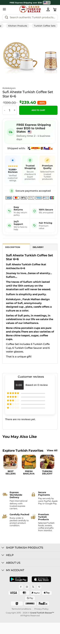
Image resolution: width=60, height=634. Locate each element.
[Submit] (6, 17)
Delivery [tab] (38, 247)
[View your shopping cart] (55, 9)
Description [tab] (12, 247)
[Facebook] (20, 586)
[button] (4, 9)
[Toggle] (3, 548)
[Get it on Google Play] (18, 579)
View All (52, 450)
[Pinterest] (39, 586)
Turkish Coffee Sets (45, 25)
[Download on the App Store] (41, 579)
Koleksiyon (9, 88)
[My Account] (48, 9)
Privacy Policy (41, 609)
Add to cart (38, 110)
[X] (33, 586)
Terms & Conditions (21, 609)
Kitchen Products (17, 25)
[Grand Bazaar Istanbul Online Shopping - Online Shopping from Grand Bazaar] (30, 9)
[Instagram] (27, 586)
